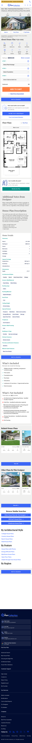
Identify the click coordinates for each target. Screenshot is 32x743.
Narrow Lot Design (13, 334)
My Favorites (4, 686)
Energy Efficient (7, 314)
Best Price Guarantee (6, 719)
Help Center (4, 674)
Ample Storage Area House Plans (11, 559)
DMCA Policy (22, 735)
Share (28, 15)
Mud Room (12, 311)
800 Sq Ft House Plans (15, 519)
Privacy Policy (15, 735)
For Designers (4, 704)
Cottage (26, 277)
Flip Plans (25, 122)
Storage (22, 314)
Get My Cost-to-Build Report (16, 113)
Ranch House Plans (7, 539)
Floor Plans (16, 32)
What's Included (5, 695)
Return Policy (4, 680)
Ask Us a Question (16, 99)
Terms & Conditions (5, 735)
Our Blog (3, 728)
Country (5, 277)
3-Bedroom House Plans (15, 523)
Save (7, 15)
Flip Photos (26, 32)
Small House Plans (18, 277)
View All (15, 505)
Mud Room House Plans (8, 554)
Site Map (29, 735)
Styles (6, 8)
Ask (20, 15)
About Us (3, 716)
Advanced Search (5, 652)
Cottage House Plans (7, 533)
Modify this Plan (16, 188)
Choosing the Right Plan (7, 658)
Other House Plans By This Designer (15, 515)
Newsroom (3, 725)
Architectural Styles (6, 661)
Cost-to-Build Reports (6, 701)
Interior (6, 32)
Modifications (4, 698)
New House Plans (5, 655)
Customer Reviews (5, 722)
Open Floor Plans (6, 557)
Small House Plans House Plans (15, 8)
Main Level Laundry (21, 311)
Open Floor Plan (7, 316)
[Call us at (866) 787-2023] (30, 2)
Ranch (10, 277)
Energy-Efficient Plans (7, 551)
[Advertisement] (16, 592)
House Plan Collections (7, 664)
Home (2, 8)
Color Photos (16, 314)
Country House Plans (7, 536)
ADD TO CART (16, 89)
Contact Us (4, 677)
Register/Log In (5, 683)
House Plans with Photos (8, 549)
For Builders (4, 707)
